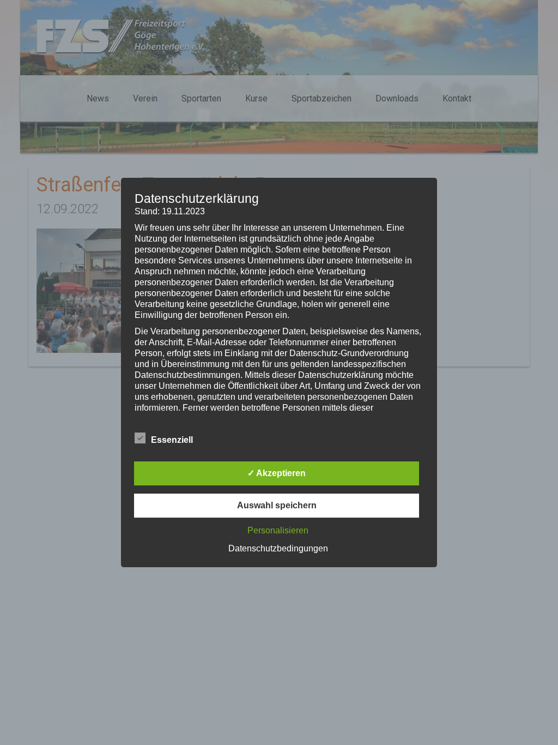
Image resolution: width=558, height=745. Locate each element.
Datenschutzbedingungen (278, 548)
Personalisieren (277, 530)
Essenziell (172, 439)
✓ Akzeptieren (276, 473)
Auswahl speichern (277, 505)
